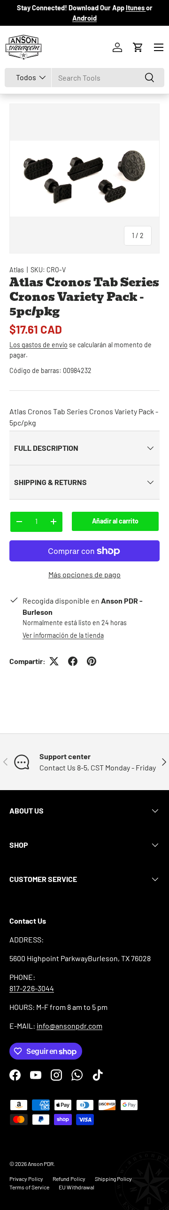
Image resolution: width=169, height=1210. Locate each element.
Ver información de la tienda (63, 635)
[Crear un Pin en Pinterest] (91, 661)
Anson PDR (41, 1163)
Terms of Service (29, 1187)
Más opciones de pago (84, 574)
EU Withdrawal (76, 1187)
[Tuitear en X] (54, 661)
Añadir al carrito (115, 521)
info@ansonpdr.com (69, 1025)
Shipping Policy (113, 1178)
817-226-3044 (31, 988)
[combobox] (84, 77)
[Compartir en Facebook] (72, 661)
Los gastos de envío (38, 345)
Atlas (16, 270)
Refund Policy (69, 1178)
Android (84, 18)
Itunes (136, 8)
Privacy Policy (26, 1178)
